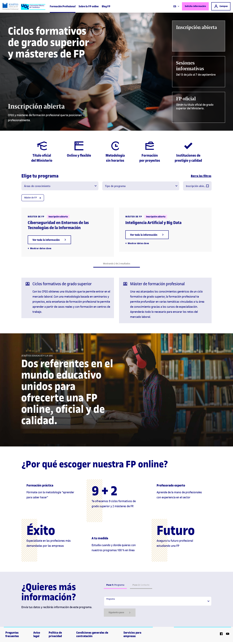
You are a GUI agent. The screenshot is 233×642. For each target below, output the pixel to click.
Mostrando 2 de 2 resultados (116, 263)
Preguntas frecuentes (12, 634)
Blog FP (106, 6)
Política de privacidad (55, 634)
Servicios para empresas (132, 634)
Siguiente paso (116, 612)
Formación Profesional (62, 6)
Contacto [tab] (141, 585)
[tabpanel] (158, 606)
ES (174, 6)
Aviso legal (36, 634)
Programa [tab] (115, 585)
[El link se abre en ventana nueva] (221, 634)
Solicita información (195, 6)
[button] (49, 239)
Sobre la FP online (89, 6)
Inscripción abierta (196, 186)
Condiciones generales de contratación (92, 634)
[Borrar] (40, 198)
